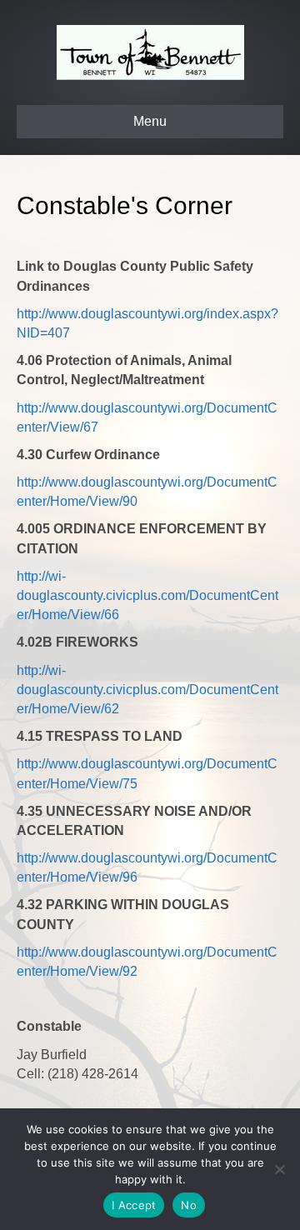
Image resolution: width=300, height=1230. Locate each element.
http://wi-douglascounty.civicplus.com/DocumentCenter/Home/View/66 (147, 595)
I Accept (134, 1205)
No (189, 1205)
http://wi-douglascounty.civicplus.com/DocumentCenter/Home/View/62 (147, 689)
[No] (279, 1169)
